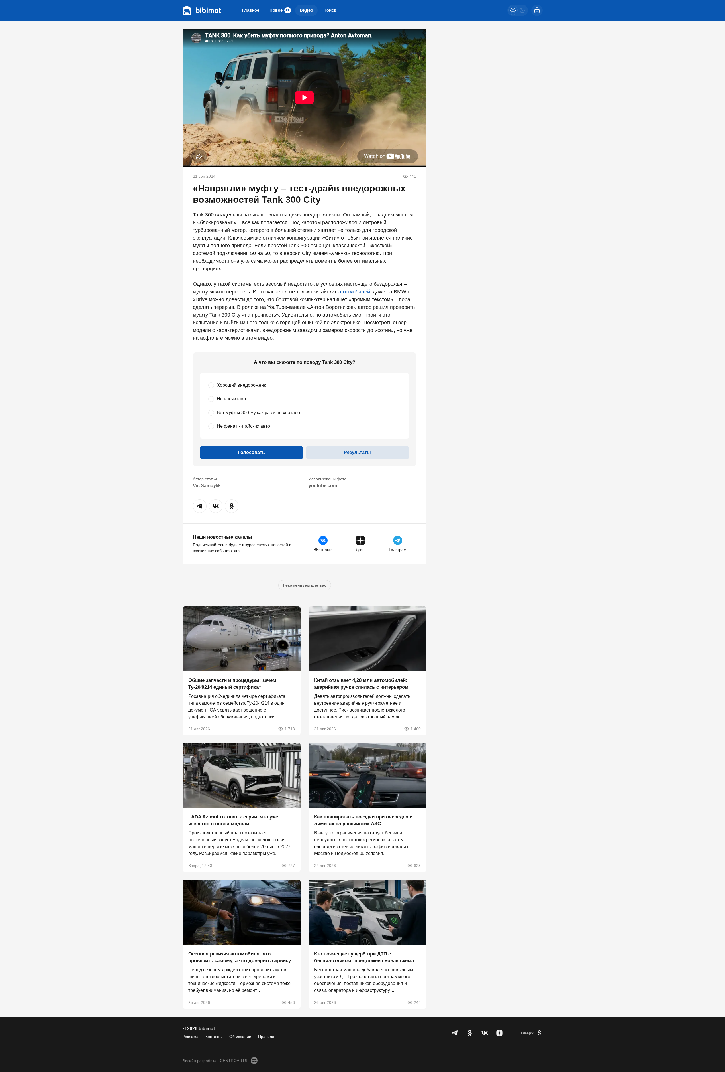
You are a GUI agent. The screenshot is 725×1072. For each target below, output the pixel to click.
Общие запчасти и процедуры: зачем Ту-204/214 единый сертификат (232, 683)
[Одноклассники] (469, 1033)
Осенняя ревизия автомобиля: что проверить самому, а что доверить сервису (239, 957)
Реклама (191, 1036)
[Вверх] (532, 1033)
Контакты (213, 1036)
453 (291, 1002)
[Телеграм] (455, 1033)
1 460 (416, 728)
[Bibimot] (202, 10)
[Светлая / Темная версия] (517, 10)
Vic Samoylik (207, 485)
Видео (306, 10)
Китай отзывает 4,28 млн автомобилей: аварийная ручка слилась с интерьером (361, 683)
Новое (279, 10)
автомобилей (354, 292)
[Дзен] (499, 1033)
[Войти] (537, 10)
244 (417, 1002)
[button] (200, 506)
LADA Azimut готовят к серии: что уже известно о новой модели (233, 820)
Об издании (240, 1036)
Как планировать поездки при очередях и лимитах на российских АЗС (363, 820)
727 (291, 865)
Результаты (357, 452)
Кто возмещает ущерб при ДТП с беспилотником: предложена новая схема (364, 957)
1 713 (290, 728)
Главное (250, 10)
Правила (266, 1036)
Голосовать (251, 452)
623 (417, 865)
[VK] (484, 1033)
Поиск (329, 10)
